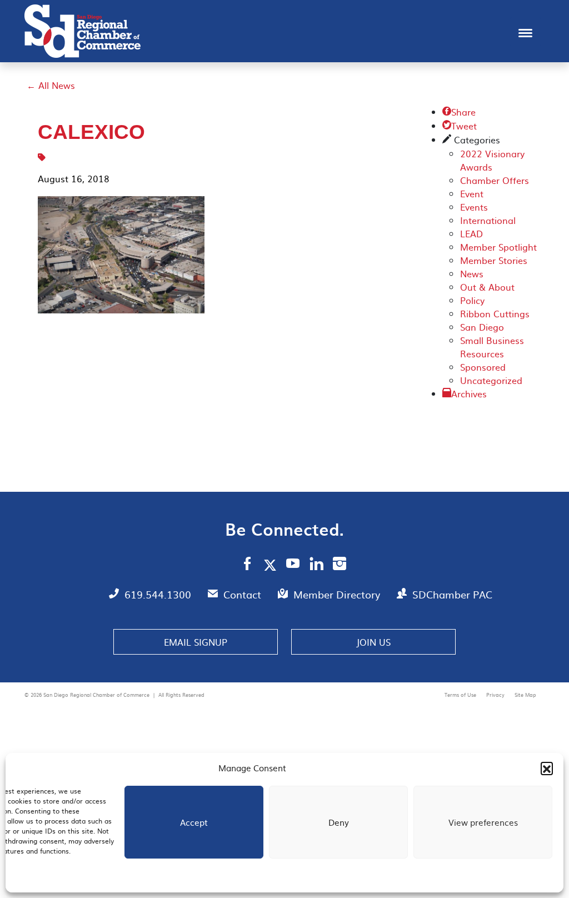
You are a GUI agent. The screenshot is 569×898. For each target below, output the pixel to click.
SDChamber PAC (452, 594)
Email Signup (195, 641)
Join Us (373, 641)
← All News (51, 85)
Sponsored (483, 366)
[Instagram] (339, 565)
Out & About (487, 286)
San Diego (482, 326)
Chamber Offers (494, 180)
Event (471, 193)
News (471, 273)
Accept (194, 822)
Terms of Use (461, 695)
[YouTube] (293, 565)
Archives (469, 393)
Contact (243, 594)
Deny (338, 822)
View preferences (483, 822)
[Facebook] (247, 565)
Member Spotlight (498, 246)
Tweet (459, 125)
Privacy (496, 695)
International (488, 220)
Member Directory (338, 594)
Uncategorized (491, 380)
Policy (472, 300)
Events (474, 206)
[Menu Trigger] (525, 32)
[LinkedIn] (316, 565)
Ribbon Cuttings (495, 313)
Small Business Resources (492, 346)
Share (459, 111)
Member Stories (493, 260)
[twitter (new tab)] (272, 565)
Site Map (525, 695)
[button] (546, 768)
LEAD (471, 233)
